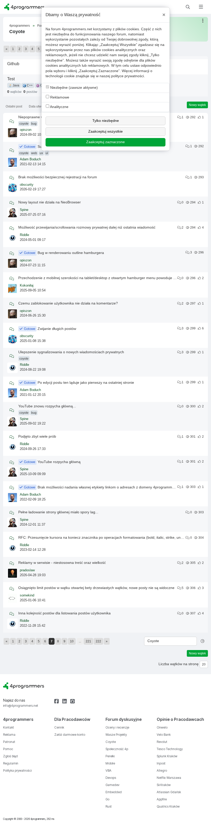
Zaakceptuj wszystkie (105, 131)
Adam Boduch (30, 159)
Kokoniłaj (26, 285)
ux (41, 153)
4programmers (19, 25)
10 (72, 641)
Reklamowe (59, 97)
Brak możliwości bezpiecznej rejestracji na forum (57, 177)
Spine (24, 210)
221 (88, 641)
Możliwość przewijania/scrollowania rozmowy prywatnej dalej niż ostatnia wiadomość (86, 227)
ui (47, 153)
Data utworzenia (40, 106)
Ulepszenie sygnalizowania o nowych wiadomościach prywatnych (71, 352)
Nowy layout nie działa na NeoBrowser (49, 202)
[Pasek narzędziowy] (203, 20)
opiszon (25, 130)
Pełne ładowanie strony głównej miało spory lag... (58, 512)
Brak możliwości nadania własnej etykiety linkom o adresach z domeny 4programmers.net (110, 487)
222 (98, 641)
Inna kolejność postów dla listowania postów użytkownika (64, 613)
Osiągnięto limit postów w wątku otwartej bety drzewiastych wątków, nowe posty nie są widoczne (96, 588)
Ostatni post (14, 106)
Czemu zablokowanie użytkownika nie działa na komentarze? (68, 303)
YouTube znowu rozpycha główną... (47, 406)
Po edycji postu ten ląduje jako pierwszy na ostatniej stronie (86, 382)
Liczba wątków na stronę (179, 664)
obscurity (26, 184)
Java (15, 85)
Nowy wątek (197, 105)
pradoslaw (27, 570)
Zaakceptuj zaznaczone (105, 142)
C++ (29, 85)
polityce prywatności (127, 76)
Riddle (24, 235)
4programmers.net (77, 29)
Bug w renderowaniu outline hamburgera (71, 253)
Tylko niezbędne (105, 121)
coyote (24, 123)
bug (34, 123)
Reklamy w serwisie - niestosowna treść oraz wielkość (62, 563)
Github (13, 63)
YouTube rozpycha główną (59, 462)
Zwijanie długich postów (57, 329)
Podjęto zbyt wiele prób (37, 436)
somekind (27, 595)
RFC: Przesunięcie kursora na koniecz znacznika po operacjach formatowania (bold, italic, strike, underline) (105, 537)
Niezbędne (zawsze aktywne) (73, 88)
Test (11, 78)
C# (41, 85)
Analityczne (58, 107)
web (34, 153)
